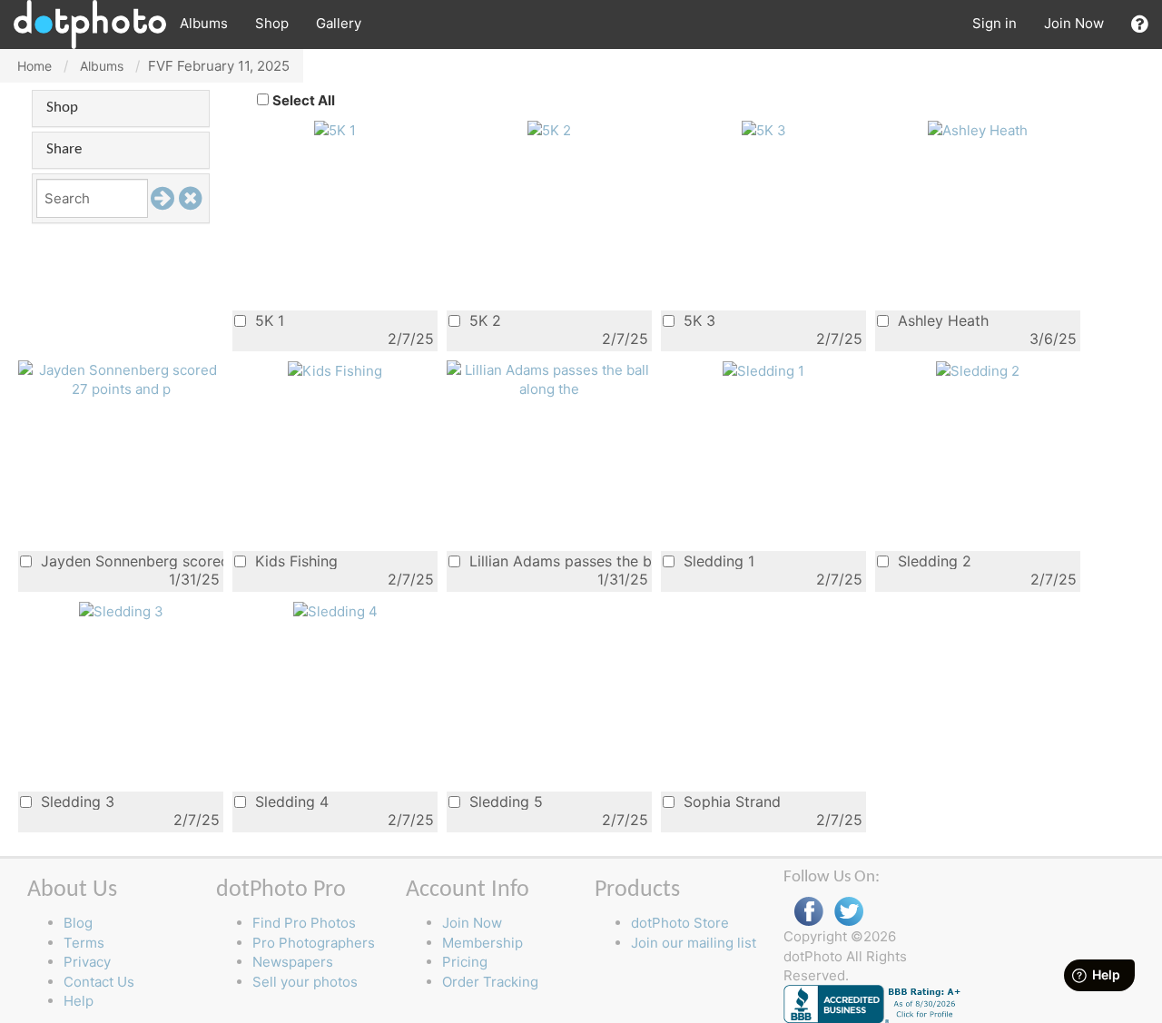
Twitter (848, 912)
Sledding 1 (716, 560)
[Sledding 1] (763, 370)
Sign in (994, 23)
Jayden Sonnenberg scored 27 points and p (129, 560)
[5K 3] (764, 129)
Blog (78, 922)
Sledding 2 (932, 560)
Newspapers (292, 961)
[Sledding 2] (977, 370)
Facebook (808, 912)
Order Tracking (490, 981)
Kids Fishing (294, 560)
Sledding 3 (75, 801)
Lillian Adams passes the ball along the (558, 560)
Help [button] (79, 1000)
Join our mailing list (693, 942)
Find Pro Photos (304, 922)
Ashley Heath (941, 320)
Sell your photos (305, 981)
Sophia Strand (730, 801)
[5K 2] (549, 129)
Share (64, 149)
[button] (1140, 24)
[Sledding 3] (121, 610)
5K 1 (267, 320)
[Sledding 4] (335, 610)
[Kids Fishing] (335, 370)
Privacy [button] (87, 961)
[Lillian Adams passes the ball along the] (549, 378)
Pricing (464, 961)
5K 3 (697, 320)
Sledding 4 (290, 801)
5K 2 (483, 320)
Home (34, 66)
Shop (272, 23)
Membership (482, 942)
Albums (204, 23)
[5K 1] (335, 129)
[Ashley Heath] (978, 129)
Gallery (338, 23)
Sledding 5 (504, 801)
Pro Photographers (313, 942)
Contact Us (99, 981)
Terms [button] (84, 942)
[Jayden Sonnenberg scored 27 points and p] (120, 378)
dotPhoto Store (680, 922)
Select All (303, 100)
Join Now (1074, 23)
